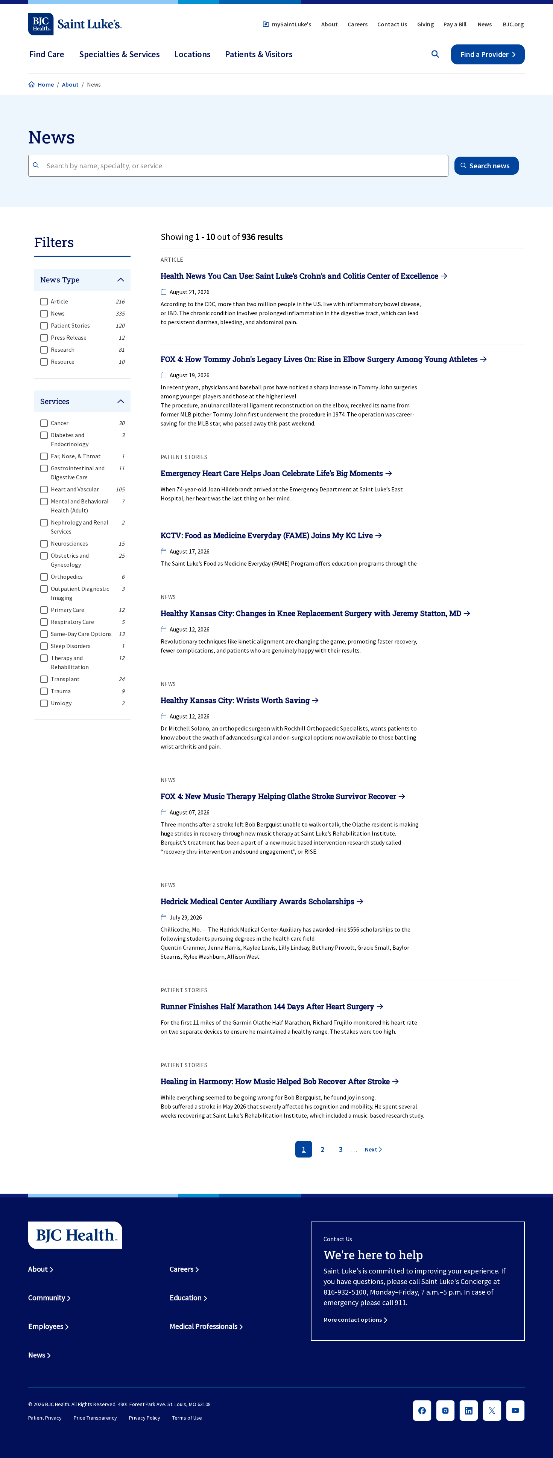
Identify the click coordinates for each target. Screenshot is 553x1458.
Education (186, 1297)
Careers (358, 24)
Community (46, 1297)
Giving (425, 24)
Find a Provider (484, 54)
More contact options (353, 1319)
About (329, 24)
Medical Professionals (203, 1326)
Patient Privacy (45, 1417)
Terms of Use (187, 1417)
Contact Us (392, 24)
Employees (45, 1326)
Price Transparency (95, 1417)
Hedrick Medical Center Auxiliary (260, 929)
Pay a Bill (455, 24)
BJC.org (513, 24)
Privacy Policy (144, 1417)
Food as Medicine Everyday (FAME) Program (259, 563)
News (485, 24)
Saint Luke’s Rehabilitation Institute (348, 833)
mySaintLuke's (291, 24)
